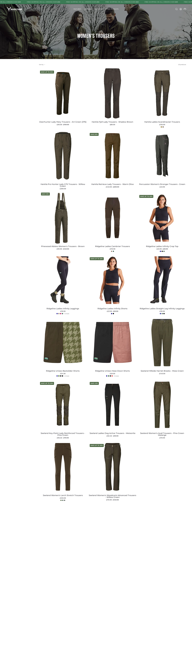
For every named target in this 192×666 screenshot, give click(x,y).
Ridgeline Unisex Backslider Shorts (63, 371)
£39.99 (63, 311)
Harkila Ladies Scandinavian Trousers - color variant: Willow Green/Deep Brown (161, 127)
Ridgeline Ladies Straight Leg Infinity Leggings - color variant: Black (164, 313)
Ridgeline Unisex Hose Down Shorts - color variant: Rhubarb (112, 376)
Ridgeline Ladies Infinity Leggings (62, 309)
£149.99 (162, 373)
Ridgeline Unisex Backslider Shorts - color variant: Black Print (62, 376)
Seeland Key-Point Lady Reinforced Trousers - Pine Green (63, 434)
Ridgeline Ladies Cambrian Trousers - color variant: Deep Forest (113, 251)
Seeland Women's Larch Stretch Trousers (63, 495)
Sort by (41, 64)
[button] (77, 9)
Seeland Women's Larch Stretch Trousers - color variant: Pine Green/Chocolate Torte (64, 500)
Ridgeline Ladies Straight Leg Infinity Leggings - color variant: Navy (160, 313)
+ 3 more (66, 313)
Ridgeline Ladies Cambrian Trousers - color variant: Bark (111, 251)
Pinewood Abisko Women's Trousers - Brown (63, 246)
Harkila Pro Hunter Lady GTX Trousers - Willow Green (63, 185)
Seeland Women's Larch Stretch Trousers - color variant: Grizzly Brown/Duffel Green (62, 500)
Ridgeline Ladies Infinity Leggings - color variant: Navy (57, 313)
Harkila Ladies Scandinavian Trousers (162, 122)
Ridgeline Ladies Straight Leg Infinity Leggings (162, 309)
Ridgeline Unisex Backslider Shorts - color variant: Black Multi (60, 376)
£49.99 (162, 187)
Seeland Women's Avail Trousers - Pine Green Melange (162, 434)
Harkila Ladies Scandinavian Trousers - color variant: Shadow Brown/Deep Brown (163, 127)
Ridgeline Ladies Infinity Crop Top (162, 246)
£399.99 (63, 189)
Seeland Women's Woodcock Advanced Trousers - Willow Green (112, 496)
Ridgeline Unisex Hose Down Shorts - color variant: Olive (108, 376)
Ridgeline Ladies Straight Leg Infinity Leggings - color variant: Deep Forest (162, 313)
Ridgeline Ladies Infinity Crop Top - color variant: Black (162, 251)
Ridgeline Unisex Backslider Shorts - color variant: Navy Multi (57, 376)
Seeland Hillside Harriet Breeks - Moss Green (162, 371)
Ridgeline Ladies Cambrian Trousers (112, 246)
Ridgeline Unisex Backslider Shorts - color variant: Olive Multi (59, 376)
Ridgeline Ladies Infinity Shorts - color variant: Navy (111, 313)
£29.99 (112, 373)
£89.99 (112, 124)
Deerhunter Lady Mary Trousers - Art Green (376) (62, 122)
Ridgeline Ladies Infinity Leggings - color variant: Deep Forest (62, 313)
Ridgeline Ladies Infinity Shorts (112, 309)
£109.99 (63, 498)
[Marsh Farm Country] (14, 9)
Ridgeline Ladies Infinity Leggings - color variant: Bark (59, 313)
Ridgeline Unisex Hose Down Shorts (112, 371)
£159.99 (162, 124)
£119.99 (112, 249)
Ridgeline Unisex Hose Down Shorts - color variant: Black (110, 376)
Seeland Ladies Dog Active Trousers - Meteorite (112, 433)
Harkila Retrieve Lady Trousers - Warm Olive (112, 184)
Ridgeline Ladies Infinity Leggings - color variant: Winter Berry (60, 313)
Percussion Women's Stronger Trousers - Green (162, 184)
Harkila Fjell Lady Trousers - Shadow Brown (112, 122)
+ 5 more (116, 376)
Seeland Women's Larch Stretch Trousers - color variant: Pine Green (61, 500)
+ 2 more (66, 376)
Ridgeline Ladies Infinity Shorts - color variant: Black (113, 313)
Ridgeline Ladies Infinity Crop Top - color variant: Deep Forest (164, 251)
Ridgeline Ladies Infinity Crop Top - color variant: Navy (160, 251)
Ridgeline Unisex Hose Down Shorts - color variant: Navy (106, 376)
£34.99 (63, 373)
